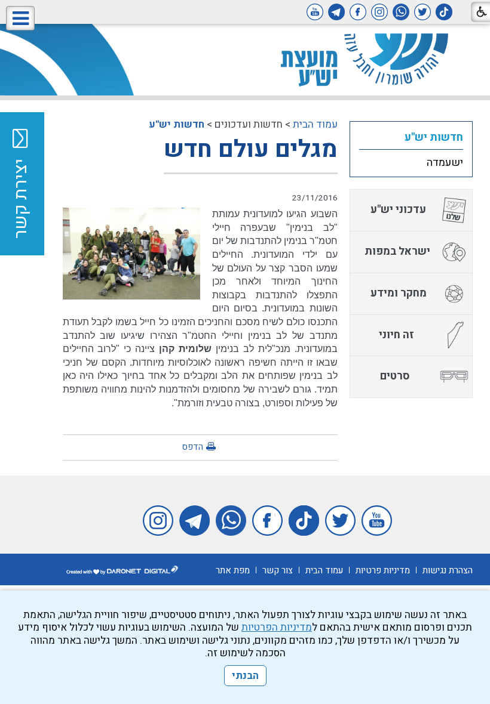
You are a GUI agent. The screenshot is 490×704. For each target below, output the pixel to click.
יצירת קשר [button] (21, 199)
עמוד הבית (315, 124)
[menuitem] (411, 137)
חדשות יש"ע (176, 124)
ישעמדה (445, 163)
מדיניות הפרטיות (276, 627)
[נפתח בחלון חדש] (444, 12)
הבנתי (245, 675)
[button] (20, 18)
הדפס (192, 446)
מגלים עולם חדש (251, 149)
